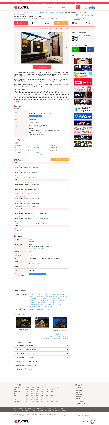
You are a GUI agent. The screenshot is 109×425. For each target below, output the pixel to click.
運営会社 (16, 410)
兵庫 (32, 395)
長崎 (37, 401)
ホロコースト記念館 (35, 304)
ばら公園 (65, 296)
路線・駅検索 (24, 3)
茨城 (48, 389)
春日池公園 (32, 296)
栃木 (53, 389)
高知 (42, 399)
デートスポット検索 (33, 3)
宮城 (43, 387)
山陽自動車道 (33, 134)
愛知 (27, 393)
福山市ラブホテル (62, 12)
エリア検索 (17, 3)
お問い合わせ (31, 408)
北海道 (27, 387)
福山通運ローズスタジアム (57, 300)
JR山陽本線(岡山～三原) (40, 130)
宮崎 (52, 401)
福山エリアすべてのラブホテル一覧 (59, 336)
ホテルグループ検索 (70, 3)
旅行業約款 (48, 410)
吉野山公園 (50, 306)
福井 (42, 391)
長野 (52, 391)
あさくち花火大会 (43, 294)
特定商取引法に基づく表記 (59, 410)
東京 (27, 389)
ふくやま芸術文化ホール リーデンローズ (48, 298)
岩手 (38, 387)
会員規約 (32, 410)
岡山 (27, 397)
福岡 (27, 401)
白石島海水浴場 (53, 296)
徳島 (27, 399)
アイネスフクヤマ (34, 294)
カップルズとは (18, 408)
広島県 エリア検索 (44, 12)
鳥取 (37, 397)
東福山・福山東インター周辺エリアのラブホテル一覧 (54, 338)
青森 (33, 387)
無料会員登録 (85, 8)
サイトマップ (40, 408)
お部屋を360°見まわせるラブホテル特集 (40, 309)
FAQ (25, 408)
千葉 (43, 389)
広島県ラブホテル (53, 12)
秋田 (48, 387)
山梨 (47, 391)
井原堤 (62, 294)
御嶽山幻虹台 (44, 304)
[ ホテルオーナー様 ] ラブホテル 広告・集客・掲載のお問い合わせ (78, 415)
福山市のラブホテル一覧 (62, 334)
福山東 (38, 134)
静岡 (32, 393)
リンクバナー (48, 408)
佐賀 (47, 401)
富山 (32, 391)
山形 (53, 387)
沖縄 (63, 401)
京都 (37, 395)
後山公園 (51, 294)
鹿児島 (57, 401)
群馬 (58, 389)
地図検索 (62, 3)
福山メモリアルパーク (54, 302)
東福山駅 (49, 130)
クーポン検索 (49, 3)
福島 (58, 387)
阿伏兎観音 (57, 294)
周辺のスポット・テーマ (36, 115)
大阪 (27, 395)
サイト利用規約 (24, 410)
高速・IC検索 (42, 3)
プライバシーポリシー (59, 408)
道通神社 (59, 296)
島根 (42, 397)
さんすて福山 (44, 296)
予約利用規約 (40, 410)
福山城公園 (47, 300)
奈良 (47, 395)
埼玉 (38, 389)
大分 (32, 401)
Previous (17, 47)
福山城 (42, 300)
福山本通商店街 (34, 298)
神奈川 (32, 389)
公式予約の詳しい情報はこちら (36, 248)
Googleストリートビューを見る (38, 274)
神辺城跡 (38, 296)
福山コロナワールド (35, 300)
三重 (42, 393)
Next (66, 47)
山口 (47, 397)
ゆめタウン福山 (42, 306)
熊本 (42, 401)
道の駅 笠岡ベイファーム (54, 304)
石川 (37, 391)
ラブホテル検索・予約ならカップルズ (24, 12)
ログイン (92, 8)
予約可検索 (56, 3)
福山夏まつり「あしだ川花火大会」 (39, 302)
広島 (32, 397)
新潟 (27, 391)
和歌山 (52, 395)
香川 (32, 399)
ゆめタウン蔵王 (34, 306)
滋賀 (42, 395)
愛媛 (37, 399)
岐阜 (37, 393)
